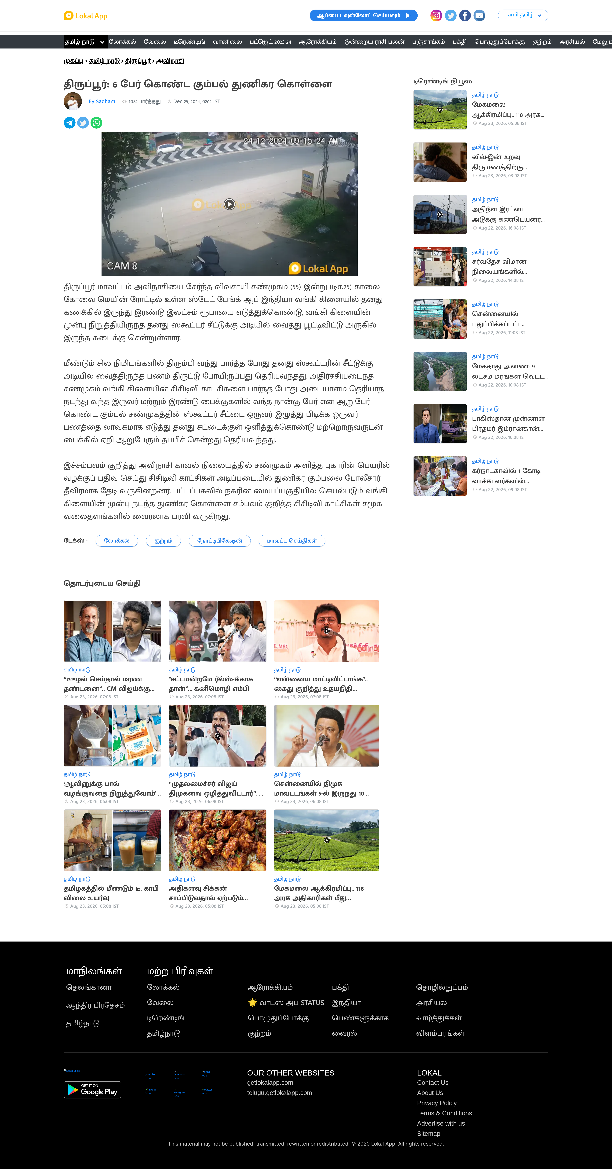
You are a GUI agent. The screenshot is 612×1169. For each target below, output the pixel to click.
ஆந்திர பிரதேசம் (95, 1005)
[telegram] (70, 124)
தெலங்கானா (89, 987)
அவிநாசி (170, 61)
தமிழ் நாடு (80, 42)
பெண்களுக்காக (360, 1018)
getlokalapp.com (270, 1082)
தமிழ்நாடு (82, 1023)
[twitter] (84, 124)
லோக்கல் (163, 987)
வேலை (160, 1002)
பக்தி (340, 987)
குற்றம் (259, 1033)
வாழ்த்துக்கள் (439, 1018)
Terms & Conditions (444, 1113)
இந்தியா (346, 1002)
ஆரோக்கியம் (270, 987)
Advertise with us (441, 1123)
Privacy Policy (437, 1102)
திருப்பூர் (138, 61)
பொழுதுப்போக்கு (278, 1018)
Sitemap (428, 1133)
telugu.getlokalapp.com (279, 1092)
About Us (430, 1092)
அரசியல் (431, 1002)
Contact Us (432, 1082)
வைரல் (344, 1033)
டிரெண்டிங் (166, 1018)
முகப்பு (73, 61)
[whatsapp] (97, 124)
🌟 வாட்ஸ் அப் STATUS (286, 1002)
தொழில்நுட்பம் (442, 987)
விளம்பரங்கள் (440, 1033)
